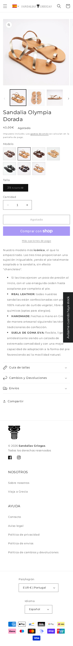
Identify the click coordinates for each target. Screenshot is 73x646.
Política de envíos (20, 543)
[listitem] (9, 153)
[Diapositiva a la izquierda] (4, 98)
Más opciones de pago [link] (36, 240)
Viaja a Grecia (18, 491)
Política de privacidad (24, 534)
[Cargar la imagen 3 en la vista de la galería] (55, 97)
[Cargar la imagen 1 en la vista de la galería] (18, 97)
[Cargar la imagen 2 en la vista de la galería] (36, 97)
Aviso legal (16, 525)
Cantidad (9, 196)
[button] (5, 6)
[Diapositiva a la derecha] (68, 98)
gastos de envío (39, 133)
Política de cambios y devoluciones (33, 552)
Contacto (14, 516)
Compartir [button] (16, 401)
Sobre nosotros (18, 482)
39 (15, 189)
